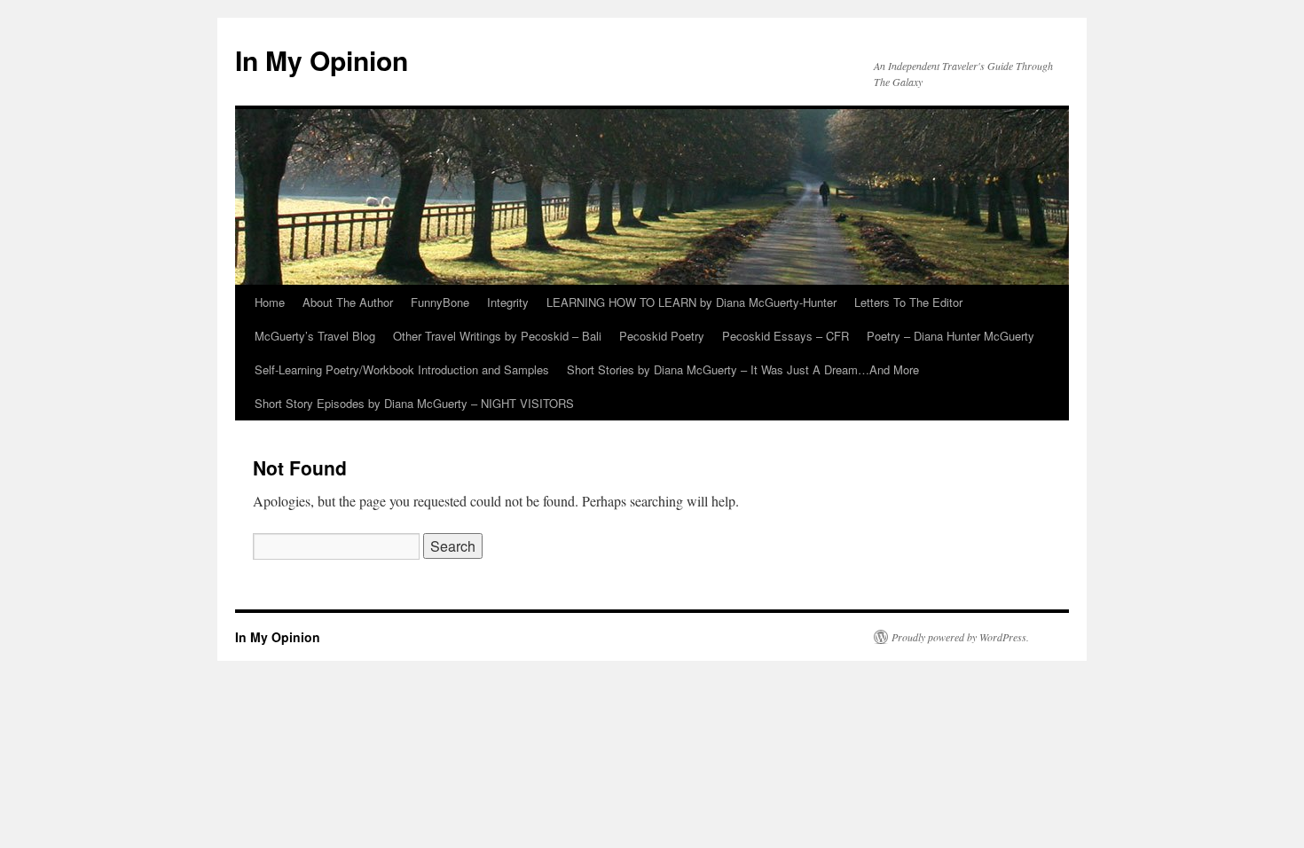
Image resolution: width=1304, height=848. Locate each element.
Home (270, 302)
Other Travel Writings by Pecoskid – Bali (497, 335)
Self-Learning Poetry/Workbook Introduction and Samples (402, 369)
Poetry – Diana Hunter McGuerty (950, 335)
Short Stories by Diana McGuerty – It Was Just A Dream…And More (743, 369)
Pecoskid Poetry (661, 335)
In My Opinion (321, 60)
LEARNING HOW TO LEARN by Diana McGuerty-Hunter (691, 302)
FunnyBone (440, 302)
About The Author (347, 302)
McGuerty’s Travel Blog (315, 335)
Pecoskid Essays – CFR (785, 335)
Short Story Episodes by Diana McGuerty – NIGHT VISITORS (414, 403)
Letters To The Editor (908, 302)
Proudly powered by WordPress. (960, 637)
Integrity (508, 302)
